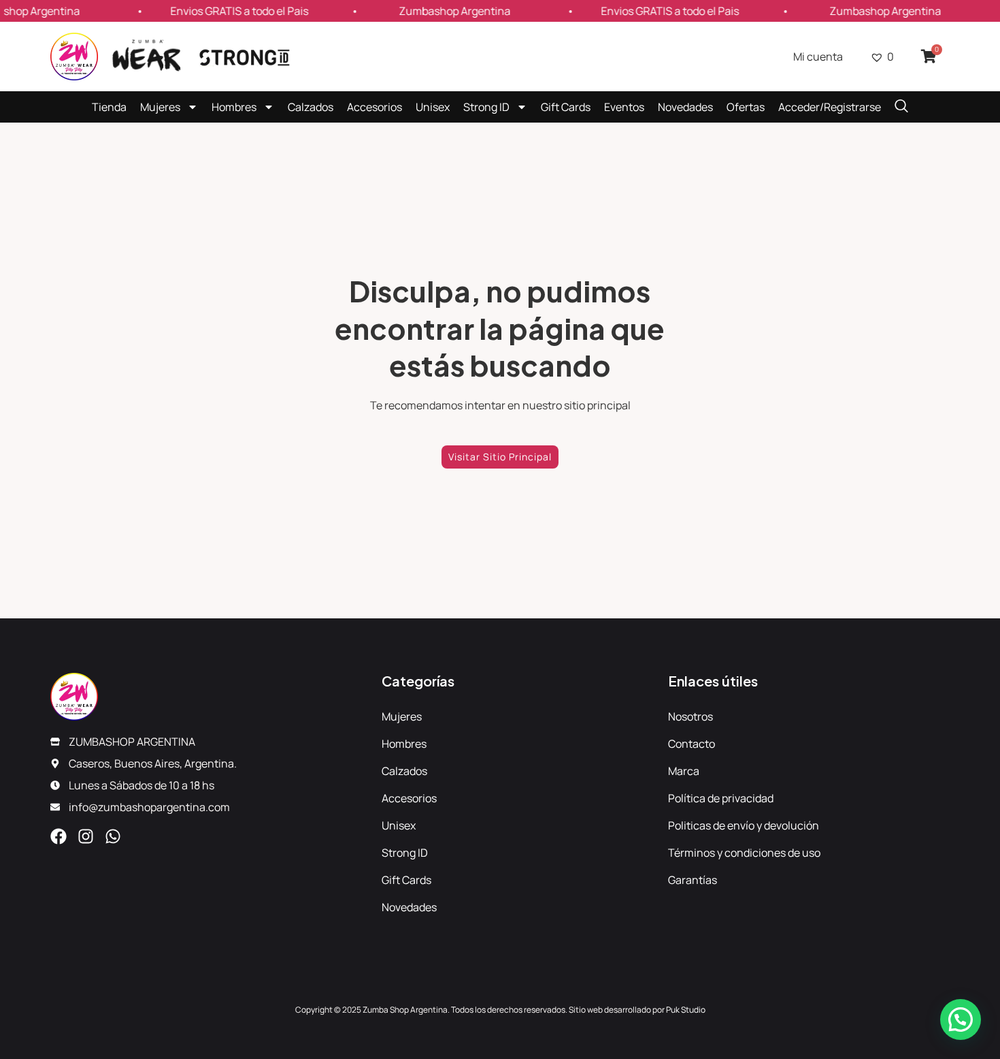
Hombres (234, 106)
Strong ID (486, 106)
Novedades (685, 106)
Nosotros (690, 716)
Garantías (692, 879)
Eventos (624, 106)
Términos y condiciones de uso (744, 852)
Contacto (691, 743)
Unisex (433, 106)
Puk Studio (685, 1009)
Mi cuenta (818, 56)
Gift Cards (565, 106)
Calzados (310, 106)
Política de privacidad (720, 798)
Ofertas (746, 106)
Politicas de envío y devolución (743, 825)
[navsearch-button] (901, 107)
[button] (960, 1019)
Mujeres (160, 106)
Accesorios (374, 106)
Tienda (109, 106)
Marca (683, 770)
